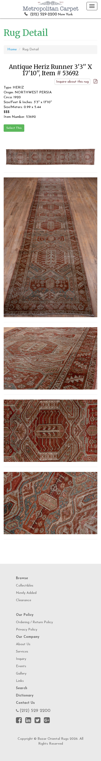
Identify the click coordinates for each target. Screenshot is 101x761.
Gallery (21, 673)
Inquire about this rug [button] (72, 82)
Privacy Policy (26, 629)
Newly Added (26, 593)
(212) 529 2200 (35, 711)
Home (12, 49)
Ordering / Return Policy (34, 622)
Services (22, 651)
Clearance (23, 600)
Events (21, 666)
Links (20, 681)
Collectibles (24, 585)
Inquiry (21, 659)
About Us (23, 644)
